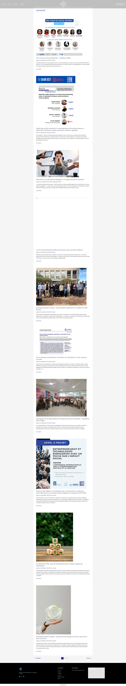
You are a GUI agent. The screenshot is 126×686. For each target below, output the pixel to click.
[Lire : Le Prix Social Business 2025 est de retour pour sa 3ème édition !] (61, 222)
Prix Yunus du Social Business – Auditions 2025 (53, 58)
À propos (4, 4)
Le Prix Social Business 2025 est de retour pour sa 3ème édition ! (59, 250)
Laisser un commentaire (41, 60)
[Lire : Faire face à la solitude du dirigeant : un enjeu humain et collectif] (57, 163)
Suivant (89, 658)
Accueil (59, 670)
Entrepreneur (55, 181)
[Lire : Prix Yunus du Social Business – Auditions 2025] (59, 36)
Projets (9, 4)
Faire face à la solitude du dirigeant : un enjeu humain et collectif (60, 179)
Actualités (22, 4)
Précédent (38, 658)
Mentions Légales (61, 676)
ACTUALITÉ (49, 60)
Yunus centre (15, 4)
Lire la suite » (39, 69)
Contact (59, 675)
